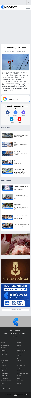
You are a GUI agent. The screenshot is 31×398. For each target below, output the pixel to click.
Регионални (4, 378)
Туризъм (19, 383)
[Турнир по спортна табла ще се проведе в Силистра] (7, 226)
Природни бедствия (22, 373)
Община (3, 365)
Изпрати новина (16, 309)
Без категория (5, 345)
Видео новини (20, 386)
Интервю (19, 355)
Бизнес (19, 345)
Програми (4, 375)
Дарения (3, 347)
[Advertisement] (15, 26)
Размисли (19, 375)
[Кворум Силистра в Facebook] (15, 295)
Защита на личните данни (12, 333)
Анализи (19, 342)
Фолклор (3, 386)
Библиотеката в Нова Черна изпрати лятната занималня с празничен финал (21, 217)
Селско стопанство (6, 380)
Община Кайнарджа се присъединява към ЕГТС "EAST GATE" (21, 197)
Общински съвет (21, 365)
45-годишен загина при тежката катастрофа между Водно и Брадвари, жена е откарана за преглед (20, 171)
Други (18, 347)
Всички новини (5, 388)
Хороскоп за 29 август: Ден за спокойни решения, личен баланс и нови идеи (21, 188)
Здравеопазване (21, 350)
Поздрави (19, 368)
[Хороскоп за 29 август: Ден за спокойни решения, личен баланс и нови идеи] (7, 188)
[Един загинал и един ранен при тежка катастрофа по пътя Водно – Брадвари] (7, 135)
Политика (3, 370)
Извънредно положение (4, 353)
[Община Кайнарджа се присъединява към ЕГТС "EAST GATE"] (7, 197)
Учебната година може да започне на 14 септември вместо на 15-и (20, 162)
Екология (3, 350)
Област (3, 363)
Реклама (24, 333)
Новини (19, 360)
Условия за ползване (15, 330)
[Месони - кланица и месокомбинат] (15, 255)
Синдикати (20, 380)
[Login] (28, 2)
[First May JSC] (15, 271)
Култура (19, 358)
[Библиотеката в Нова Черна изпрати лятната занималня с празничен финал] (7, 217)
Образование (20, 363)
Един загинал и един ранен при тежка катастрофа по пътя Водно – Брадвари (21, 135)
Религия (19, 378)
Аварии (19, 51)
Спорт (3, 383)
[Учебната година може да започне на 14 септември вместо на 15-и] (7, 162)
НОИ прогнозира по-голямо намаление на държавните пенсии (20, 144)
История (3, 358)
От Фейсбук (4, 368)
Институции (20, 353)
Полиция (19, 370)
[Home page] (9, 7)
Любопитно (4, 360)
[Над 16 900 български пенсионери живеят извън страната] (7, 153)
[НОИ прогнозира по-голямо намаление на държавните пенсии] (7, 144)
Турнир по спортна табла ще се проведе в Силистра (21, 225)
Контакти (15, 336)
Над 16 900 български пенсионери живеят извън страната (20, 153)
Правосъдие (4, 373)
